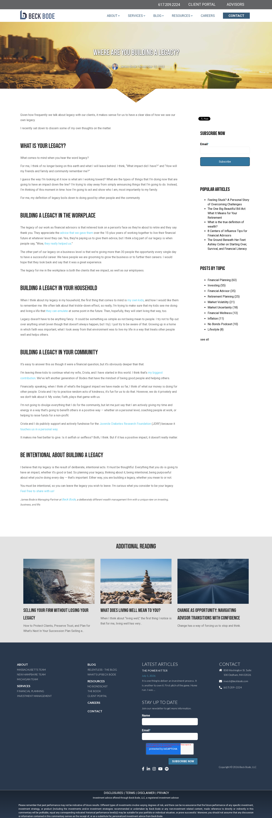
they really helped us (57, 243)
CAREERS (208, 16)
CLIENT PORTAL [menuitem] (97, 695)
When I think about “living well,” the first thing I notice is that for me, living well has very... (136, 616)
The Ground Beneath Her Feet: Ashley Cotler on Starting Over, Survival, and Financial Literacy (227, 244)
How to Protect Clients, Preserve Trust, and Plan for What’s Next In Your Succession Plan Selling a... (56, 620)
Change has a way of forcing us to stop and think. (209, 617)
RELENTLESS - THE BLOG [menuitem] (102, 669)
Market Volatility (221, 302)
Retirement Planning (224, 296)
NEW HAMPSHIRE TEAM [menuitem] (31, 674)
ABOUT (112, 16)
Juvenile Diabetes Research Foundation (125, 423)
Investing (217, 285)
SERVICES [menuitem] (23, 686)
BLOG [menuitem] (92, 664)
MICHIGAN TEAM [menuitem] (27, 679)
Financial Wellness (223, 313)
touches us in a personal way (39, 429)
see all (204, 339)
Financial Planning (222, 280)
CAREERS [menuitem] (94, 702)
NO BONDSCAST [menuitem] (98, 686)
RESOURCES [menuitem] (96, 681)
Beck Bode (69, 499)
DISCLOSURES (113, 793)
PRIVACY (163, 793)
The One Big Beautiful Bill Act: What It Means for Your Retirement (227, 213)
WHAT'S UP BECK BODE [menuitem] (102, 674)
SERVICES (135, 16)
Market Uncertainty (223, 307)
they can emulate (57, 311)
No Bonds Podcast (223, 324)
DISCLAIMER (146, 793)
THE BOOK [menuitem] (94, 691)
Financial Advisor (222, 291)
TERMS (130, 793)
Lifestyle (216, 329)
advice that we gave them (76, 233)
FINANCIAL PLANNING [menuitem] (30, 691)
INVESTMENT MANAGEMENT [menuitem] (34, 695)
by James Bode (122, 66)
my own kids (135, 300)
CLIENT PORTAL (202, 4)
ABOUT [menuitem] (22, 664)
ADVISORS (235, 4)
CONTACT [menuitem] (95, 711)
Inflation (216, 318)
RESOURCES (181, 16)
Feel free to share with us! (37, 491)
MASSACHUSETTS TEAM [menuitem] (31, 669)
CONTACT (236, 16)
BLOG (157, 16)
